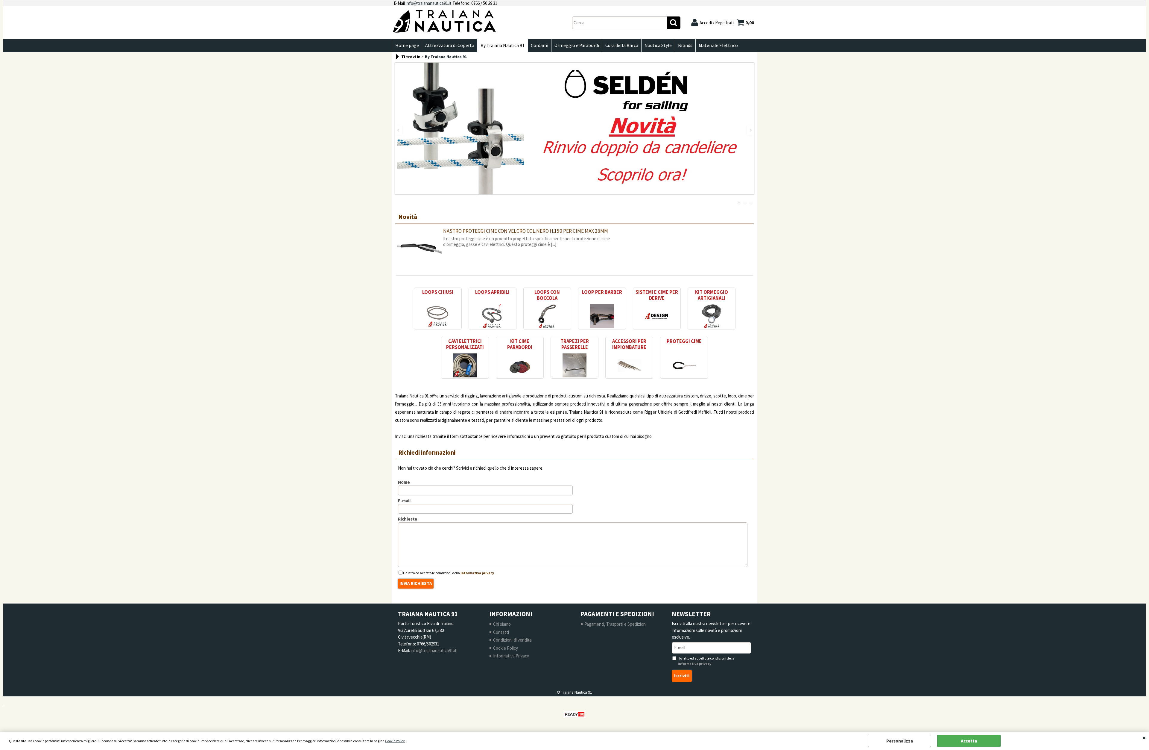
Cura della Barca (621, 45)
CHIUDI (1144, 738)
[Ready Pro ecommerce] (574, 714)
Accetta (969, 741)
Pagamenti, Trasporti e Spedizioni (615, 624)
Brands (685, 45)
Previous (399, 130)
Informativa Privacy (511, 656)
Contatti (501, 632)
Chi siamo (502, 624)
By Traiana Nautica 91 (503, 45)
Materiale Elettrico (718, 45)
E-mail (404, 500)
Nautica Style (658, 45)
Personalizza (899, 741)
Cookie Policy (395, 741)
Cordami (539, 45)
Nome (404, 482)
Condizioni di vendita (512, 640)
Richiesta (407, 519)
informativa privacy (477, 573)
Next (750, 130)
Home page (407, 45)
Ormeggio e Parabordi (576, 45)
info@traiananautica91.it (429, 3)
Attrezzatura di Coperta (449, 45)
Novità (407, 217)
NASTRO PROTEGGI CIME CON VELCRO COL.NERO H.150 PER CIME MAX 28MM (525, 231)
